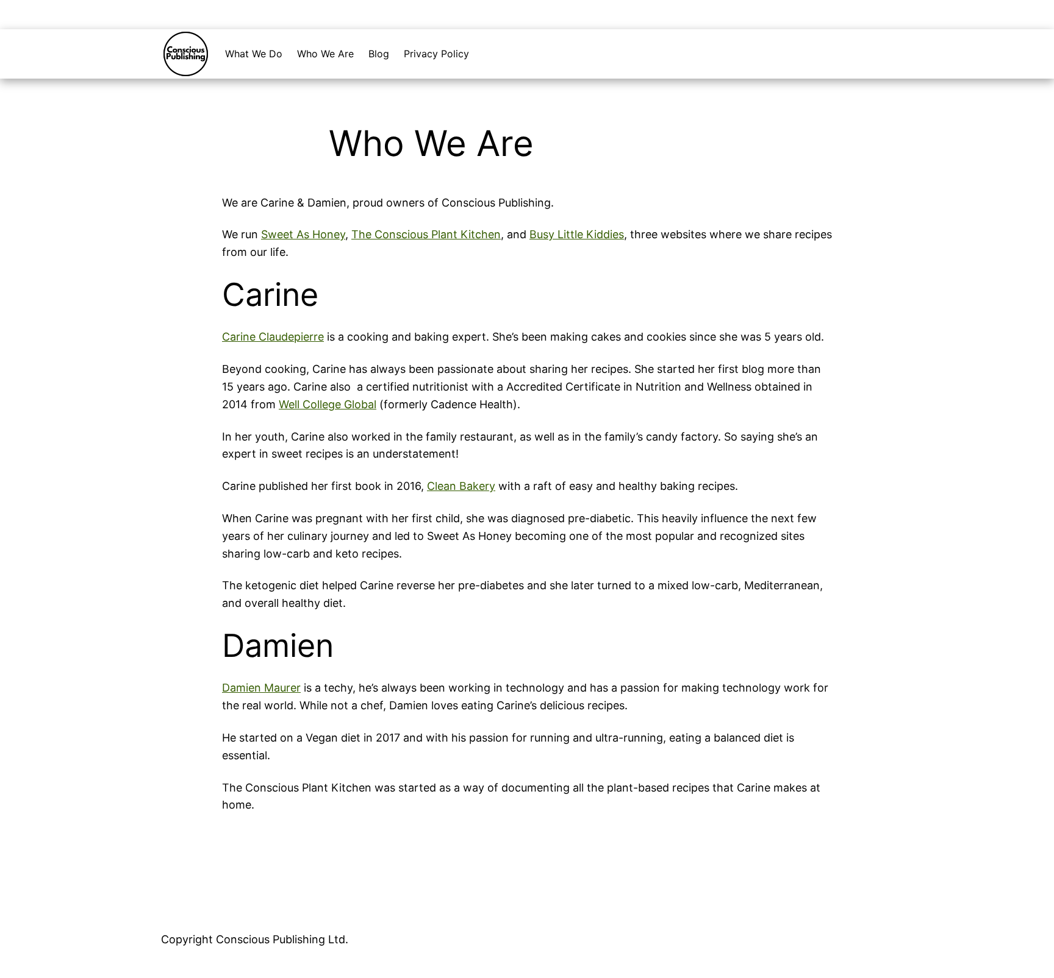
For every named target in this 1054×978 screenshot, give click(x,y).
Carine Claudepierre (273, 336)
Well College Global (327, 404)
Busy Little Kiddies (576, 234)
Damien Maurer (261, 687)
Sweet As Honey (303, 234)
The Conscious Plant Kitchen (426, 234)
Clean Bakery (461, 486)
